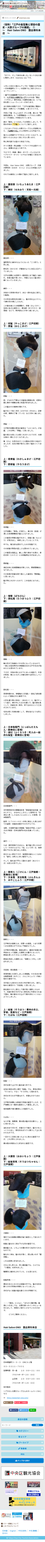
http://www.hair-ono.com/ (17, 1397)
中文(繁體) (33, 1530)
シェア (14, 1410)
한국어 (5, 1533)
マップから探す (23, 1460)
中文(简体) (22, 1530)
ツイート (24, 1410)
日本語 (5, 1530)
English (13, 1530)
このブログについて (11, 1526)
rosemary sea (24, 18)
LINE (33, 1410)
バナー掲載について (11, 1523)
